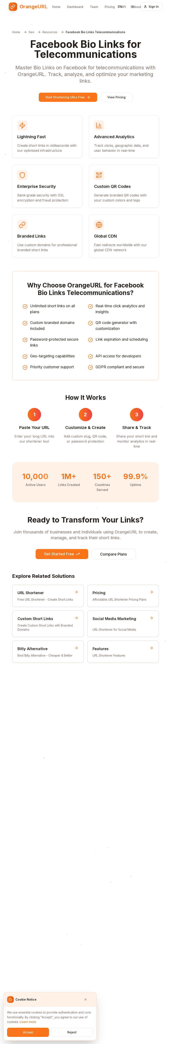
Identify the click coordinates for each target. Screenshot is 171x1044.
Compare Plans (113, 554)
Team (94, 7)
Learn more (28, 1022)
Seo (31, 32)
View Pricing (116, 97)
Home (56, 7)
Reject (72, 1032)
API (123, 7)
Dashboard (75, 7)
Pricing (110, 7)
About (137, 7)
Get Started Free (59, 554)
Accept (28, 1032)
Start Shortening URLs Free (65, 97)
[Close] (88, 999)
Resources (50, 32)
